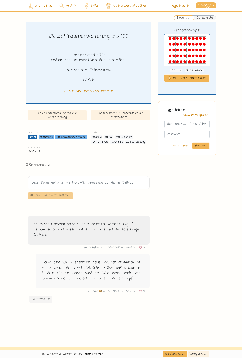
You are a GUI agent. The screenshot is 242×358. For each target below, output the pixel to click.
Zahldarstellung (135, 142)
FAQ (94, 5)
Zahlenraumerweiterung (71, 137)
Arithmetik (46, 137)
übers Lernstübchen (130, 5)
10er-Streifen (100, 142)
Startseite (43, 5)
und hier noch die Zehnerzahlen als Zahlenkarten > (120, 115)
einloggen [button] (206, 5)
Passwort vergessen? (196, 115)
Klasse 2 (97, 137)
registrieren (180, 5)
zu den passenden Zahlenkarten (88, 91)
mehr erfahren (93, 354)
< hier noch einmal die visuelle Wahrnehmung (57, 115)
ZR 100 (108, 137)
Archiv (71, 5)
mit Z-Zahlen (124, 137)
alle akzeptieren (174, 354)
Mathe (32, 137)
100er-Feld (117, 142)
